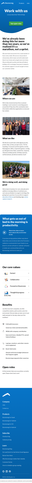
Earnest (12, 273)
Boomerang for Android (9, 427)
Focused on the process (18, 286)
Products (21, 3)
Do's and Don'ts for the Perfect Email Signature (15, 452)
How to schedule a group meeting (11, 465)
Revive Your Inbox (7, 455)
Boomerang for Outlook (9, 420)
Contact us (5, 408)
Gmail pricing (6, 436)
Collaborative (14, 280)
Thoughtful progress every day (14, 294)
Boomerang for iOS (7, 424)
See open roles (16, 24)
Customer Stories (7, 462)
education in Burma (8, 197)
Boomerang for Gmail (8, 417)
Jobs (28, 3)
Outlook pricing (6, 439)
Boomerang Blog (7, 449)
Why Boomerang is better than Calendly (13, 458)
